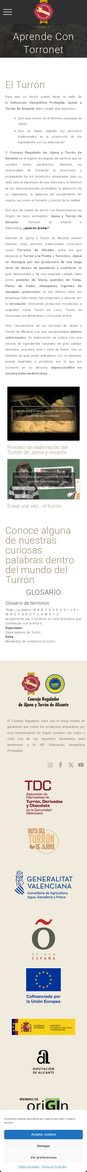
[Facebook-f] (60, 765)
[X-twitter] (71, 765)
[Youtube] (81, 765)
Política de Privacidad (54, 1166)
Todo (9, 610)
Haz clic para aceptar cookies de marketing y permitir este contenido (43, 413)
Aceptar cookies (43, 1134)
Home (41, 27)
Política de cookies (28, 1166)
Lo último (23, 610)
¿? (36, 228)
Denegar (43, 1146)
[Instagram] (50, 765)
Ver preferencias (44, 1157)
